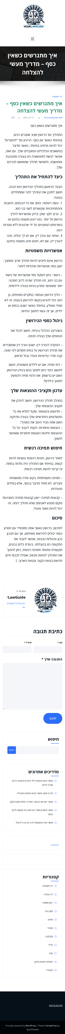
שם (59, 642)
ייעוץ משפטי (47, 902)
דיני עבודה (48, 894)
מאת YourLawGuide (53, 117)
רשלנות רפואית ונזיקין (43, 961)
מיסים (50, 919)
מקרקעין (49, 936)
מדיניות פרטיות (55, 1005)
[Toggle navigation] (32, 39)
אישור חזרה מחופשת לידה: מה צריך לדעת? (34, 822)
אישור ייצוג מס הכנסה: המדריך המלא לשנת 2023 (31, 801)
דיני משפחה (57, 96)
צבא (51, 953)
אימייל (28, 642)
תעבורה (49, 970)
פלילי (50, 944)
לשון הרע (49, 911)
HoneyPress (51, 1025)
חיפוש (53, 739)
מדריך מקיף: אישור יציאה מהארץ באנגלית (35, 793)
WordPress (31, 1025)
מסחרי (50, 928)
